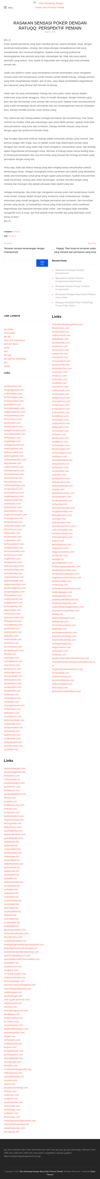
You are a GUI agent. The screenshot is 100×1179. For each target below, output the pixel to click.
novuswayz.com (60, 430)
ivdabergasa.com (13, 992)
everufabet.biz (11, 919)
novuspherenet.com (14, 705)
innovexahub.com (61, 361)
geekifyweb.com (12, 423)
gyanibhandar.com (13, 838)
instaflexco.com (60, 441)
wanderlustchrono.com (64, 526)
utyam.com (9, 1084)
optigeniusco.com (61, 397)
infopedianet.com (13, 595)
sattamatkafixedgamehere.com (68, 607)
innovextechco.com (14, 492)
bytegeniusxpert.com (15, 430)
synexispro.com (60, 651)
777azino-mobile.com (15, 974)
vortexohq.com (59, 504)
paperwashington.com (63, 618)
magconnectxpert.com (15, 514)
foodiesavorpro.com (62, 500)
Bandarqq (16, 232)
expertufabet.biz (12, 849)
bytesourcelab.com (14, 617)
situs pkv (86, 1150)
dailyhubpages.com (62, 592)
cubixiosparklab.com (14, 485)
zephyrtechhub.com (14, 720)
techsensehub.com (14, 401)
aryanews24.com (13, 966)
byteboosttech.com (14, 816)
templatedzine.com (14, 1051)
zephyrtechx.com (61, 423)
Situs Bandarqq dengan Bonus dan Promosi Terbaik (41, 1171)
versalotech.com (60, 463)
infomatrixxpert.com (14, 470)
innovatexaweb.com (14, 408)
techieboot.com (12, 790)
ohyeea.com (10, 1091)
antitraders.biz (11, 963)
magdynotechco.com (15, 412)
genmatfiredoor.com (62, 563)
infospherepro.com (61, 496)
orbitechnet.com (12, 709)
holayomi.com (59, 654)
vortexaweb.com (60, 394)
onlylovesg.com (60, 584)
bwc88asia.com (12, 1014)
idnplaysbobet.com (61, 596)
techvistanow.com (13, 478)
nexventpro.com (60, 419)
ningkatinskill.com (13, 1043)
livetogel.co (58, 559)
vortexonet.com (60, 353)
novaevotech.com (13, 489)
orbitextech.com (60, 548)
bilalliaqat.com (59, 629)
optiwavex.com (11, 713)
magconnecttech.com (63, 552)
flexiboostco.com (60, 328)
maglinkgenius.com (14, 496)
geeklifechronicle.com (63, 493)
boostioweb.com (60, 331)
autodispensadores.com (64, 632)
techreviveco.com (13, 555)
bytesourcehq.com (13, 452)
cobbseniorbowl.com (14, 977)
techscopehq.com (13, 606)
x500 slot (8, 1153)
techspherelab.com (14, 569)
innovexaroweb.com (14, 551)
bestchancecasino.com (64, 625)
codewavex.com (12, 503)
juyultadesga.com (13, 996)
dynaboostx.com (60, 438)
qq (5, 1150)
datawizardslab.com (62, 485)
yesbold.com (10, 801)
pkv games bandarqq (15, 358)
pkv (6, 351)
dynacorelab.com (61, 364)
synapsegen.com (13, 687)
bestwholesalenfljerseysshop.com (21, 952)
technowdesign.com (14, 981)
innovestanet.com (13, 646)
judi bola (17, 1150)
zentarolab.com (12, 731)
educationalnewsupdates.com (67, 324)
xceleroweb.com (12, 738)
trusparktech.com (61, 408)
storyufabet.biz (11, 904)
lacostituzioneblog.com (16, 1087)
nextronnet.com (12, 665)
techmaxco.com (60, 467)
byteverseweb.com (13, 580)
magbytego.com (12, 441)
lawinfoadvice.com (13, 1054)
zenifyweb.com (59, 555)
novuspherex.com (61, 401)
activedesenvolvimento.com (66, 588)
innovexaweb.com (13, 676)
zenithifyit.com (59, 383)
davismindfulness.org (63, 680)
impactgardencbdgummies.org (19, 1120)
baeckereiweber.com (14, 768)
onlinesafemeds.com (14, 834)
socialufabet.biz (12, 885)
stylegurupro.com (61, 482)
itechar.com (10, 797)
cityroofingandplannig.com (17, 988)
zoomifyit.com (11, 749)
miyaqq (59, 1153)
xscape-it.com (11, 970)
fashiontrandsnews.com (16, 933)
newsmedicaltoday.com (64, 640)
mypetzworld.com (13, 1003)
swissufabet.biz (12, 860)
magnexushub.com (14, 819)
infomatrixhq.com (13, 481)
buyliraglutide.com (13, 830)
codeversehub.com (14, 577)
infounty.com (10, 1007)
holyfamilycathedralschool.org (67, 669)
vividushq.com (11, 694)
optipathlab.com (60, 339)
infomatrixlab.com (13, 573)
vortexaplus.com (12, 698)
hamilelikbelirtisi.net (62, 460)
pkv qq (7, 355)
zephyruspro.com (13, 632)
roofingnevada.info (61, 643)
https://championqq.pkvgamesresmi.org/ (22, 1156)
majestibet (50, 1153)
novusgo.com (59, 518)
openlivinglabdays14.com (17, 955)
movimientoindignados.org (17, 1069)
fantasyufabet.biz (13, 853)
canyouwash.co (12, 779)
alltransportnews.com (15, 929)
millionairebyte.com (62, 684)
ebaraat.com (10, 808)
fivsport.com (10, 1047)
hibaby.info (57, 614)
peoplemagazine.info (15, 772)
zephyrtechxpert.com (15, 525)
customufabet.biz (13, 900)
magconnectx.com (61, 647)
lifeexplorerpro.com (62, 515)
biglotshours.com (13, 827)
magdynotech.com (13, 602)
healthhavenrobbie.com (64, 570)
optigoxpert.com (60, 427)
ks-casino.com (11, 1021)
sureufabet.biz (11, 897)
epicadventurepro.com (63, 508)
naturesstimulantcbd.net (16, 1124)
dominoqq (75, 1150)
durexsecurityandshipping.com (20, 985)
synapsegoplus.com (14, 591)
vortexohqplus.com (62, 453)
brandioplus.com (12, 679)
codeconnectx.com (13, 467)
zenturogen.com (12, 672)
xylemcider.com (12, 1106)
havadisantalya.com (14, 783)
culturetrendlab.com (62, 529)
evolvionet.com (60, 346)
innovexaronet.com (14, 474)
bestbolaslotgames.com (64, 603)
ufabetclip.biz (11, 845)
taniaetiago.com (12, 1109)
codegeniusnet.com (14, 445)
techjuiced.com (12, 812)
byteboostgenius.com (15, 588)
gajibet (68, 1153)
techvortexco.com (13, 419)
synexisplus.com (60, 350)
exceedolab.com (60, 471)
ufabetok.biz (10, 915)
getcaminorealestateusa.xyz (66, 691)
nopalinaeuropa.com (14, 1128)
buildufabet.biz (11, 926)
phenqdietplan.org (13, 1058)
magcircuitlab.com (13, 500)
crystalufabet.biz (12, 911)
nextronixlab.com (13, 639)
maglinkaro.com (12, 558)
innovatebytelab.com (14, 434)
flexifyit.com (10, 654)
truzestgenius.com (13, 518)
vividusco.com (59, 375)
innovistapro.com (61, 445)
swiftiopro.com (59, 456)
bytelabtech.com (12, 404)
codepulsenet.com (13, 599)
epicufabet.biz (11, 908)
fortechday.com (60, 687)
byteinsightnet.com (13, 456)
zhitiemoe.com (11, 1095)
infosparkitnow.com (14, 415)
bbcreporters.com (13, 937)
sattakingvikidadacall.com (65, 599)
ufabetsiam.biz (11, 856)
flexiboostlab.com (61, 449)
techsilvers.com (12, 1040)
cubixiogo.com (11, 701)
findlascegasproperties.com (66, 566)
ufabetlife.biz (10, 878)
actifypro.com (59, 434)
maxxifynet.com (60, 357)
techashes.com (12, 775)
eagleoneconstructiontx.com (66, 577)
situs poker (9, 333)
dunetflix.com (11, 1065)
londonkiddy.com (60, 673)
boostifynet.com (60, 416)
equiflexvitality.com (61, 581)
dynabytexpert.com (14, 650)
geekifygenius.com (61, 544)
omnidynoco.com (13, 716)
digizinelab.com (12, 533)
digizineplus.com (12, 610)
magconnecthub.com (15, 584)
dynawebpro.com (13, 683)
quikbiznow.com (12, 735)
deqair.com (9, 1036)
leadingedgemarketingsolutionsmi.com (24, 944)
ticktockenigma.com (62, 537)
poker (7, 347)
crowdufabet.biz (12, 922)
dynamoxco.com (12, 669)
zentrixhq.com (11, 643)
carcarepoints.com (13, 1025)
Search (42, 263)
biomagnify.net (11, 1131)
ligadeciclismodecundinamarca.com (70, 658)
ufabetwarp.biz (11, 841)
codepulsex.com (12, 540)
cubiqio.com (58, 489)
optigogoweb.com (13, 742)
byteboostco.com (13, 507)
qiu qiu (7, 336)
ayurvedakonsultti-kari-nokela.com (21, 959)
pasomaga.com (12, 1117)
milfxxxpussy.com (13, 1073)
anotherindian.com (13, 1102)
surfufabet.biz (11, 889)
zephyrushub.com (61, 335)
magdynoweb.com (13, 547)
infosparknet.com (13, 621)
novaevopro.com (60, 405)
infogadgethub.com (14, 390)
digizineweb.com (12, 463)
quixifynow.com (12, 628)
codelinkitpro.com (13, 393)
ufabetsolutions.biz (13, 882)
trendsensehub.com (62, 533)
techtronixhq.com (13, 386)
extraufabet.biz (11, 874)
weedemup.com (60, 621)
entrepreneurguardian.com (66, 610)
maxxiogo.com (11, 657)
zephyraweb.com (61, 390)
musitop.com (10, 1080)
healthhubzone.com (14, 805)
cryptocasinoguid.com (15, 941)
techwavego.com (12, 536)
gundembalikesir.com (15, 794)
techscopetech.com (14, 544)
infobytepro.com (12, 437)
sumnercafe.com (12, 1062)
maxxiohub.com (60, 386)
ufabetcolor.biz (11, 871)
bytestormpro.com (61, 522)
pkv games (12, 236)
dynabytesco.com (61, 478)
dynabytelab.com (61, 342)
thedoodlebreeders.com (16, 1029)
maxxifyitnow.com (13, 624)
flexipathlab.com (12, 690)
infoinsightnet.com (13, 448)
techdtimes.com (12, 786)
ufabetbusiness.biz (13, 863)
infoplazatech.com (13, 426)
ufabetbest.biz (11, 893)
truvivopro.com (59, 372)
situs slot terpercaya (14, 340)
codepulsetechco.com (15, 459)
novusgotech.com (13, 661)
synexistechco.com (62, 368)
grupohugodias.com (14, 1032)
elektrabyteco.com (13, 511)
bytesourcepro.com (14, 566)
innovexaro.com (12, 613)
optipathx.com (11, 635)
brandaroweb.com (13, 745)
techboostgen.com (13, 397)
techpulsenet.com (13, 522)
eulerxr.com (58, 540)
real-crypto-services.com (16, 999)
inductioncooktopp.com (64, 636)
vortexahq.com (59, 379)
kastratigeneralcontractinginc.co (20, 948)
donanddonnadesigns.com (65, 574)
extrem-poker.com (13, 1018)
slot (9, 1150)
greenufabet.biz (12, 867)
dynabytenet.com (13, 562)
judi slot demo (11, 344)
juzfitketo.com (11, 1113)
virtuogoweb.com (13, 823)
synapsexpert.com (13, 727)
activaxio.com (59, 474)
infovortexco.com (13, 529)
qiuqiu (7, 366)
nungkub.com (11, 1098)
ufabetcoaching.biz (61, 676)
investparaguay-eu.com (16, 1010)
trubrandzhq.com (61, 412)
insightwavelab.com (62, 511)
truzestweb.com (12, 724)
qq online (8, 329)
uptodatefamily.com (14, 1076)
